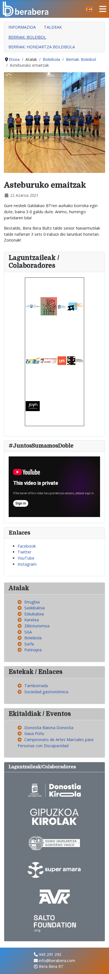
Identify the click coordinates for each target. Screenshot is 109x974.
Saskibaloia (34, 607)
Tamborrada (36, 685)
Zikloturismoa (36, 625)
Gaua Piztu (34, 733)
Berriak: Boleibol (27, 37)
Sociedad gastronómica (46, 691)
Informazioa (22, 27)
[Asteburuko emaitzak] (54, 122)
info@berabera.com (57, 960)
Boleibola (33, 637)
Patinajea (33, 649)
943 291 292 (50, 954)
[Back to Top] (100, 964)
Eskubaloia (34, 614)
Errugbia (32, 602)
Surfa (29, 644)
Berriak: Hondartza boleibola (41, 46)
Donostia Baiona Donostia (49, 727)
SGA (28, 632)
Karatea (31, 619)
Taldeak (53, 27)
